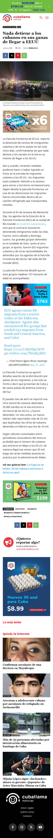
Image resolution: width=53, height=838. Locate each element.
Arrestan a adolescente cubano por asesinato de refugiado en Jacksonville (24, 704)
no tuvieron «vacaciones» (31, 223)
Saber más (39, 9)
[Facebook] (5, 55)
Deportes (7, 774)
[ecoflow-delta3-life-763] (26, 295)
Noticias (7, 660)
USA (19, 27)
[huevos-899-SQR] (26, 615)
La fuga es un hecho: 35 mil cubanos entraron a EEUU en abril (23, 468)
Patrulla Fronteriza (13, 516)
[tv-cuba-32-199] (26, 501)
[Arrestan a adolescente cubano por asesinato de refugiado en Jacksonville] (26, 685)
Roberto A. (33, 48)
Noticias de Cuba (9, 27)
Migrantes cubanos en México (16, 513)
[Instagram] (22, 827)
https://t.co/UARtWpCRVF (24, 349)
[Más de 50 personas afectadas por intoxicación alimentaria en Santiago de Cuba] (26, 724)
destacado (20, 509)
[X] (11, 55)
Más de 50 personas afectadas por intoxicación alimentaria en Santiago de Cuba (26, 743)
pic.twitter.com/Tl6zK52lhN (25, 353)
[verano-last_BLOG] (26, 132)
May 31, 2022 (37, 364)
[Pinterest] (18, 55)
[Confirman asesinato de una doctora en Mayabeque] (26, 649)
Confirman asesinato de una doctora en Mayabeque (22, 666)
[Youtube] (40, 827)
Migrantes (32, 509)
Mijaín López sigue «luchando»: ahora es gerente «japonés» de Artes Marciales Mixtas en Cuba (24, 782)
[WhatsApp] (24, 55)
